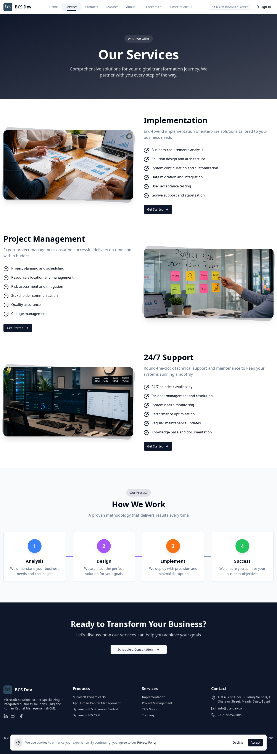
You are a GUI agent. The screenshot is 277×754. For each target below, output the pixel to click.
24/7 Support (151, 709)
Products (91, 7)
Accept (255, 742)
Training (148, 715)
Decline (238, 742)
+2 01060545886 (230, 715)
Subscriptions (178, 7)
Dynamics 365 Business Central (95, 709)
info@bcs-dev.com (231, 708)
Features (112, 7)
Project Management (157, 703)
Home (53, 7)
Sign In (266, 7)
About (130, 7)
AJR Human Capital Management (97, 703)
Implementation (153, 697)
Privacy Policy (146, 742)
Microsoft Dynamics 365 (90, 697)
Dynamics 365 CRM (86, 715)
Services (71, 7)
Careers (151, 7)
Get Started (155, 209)
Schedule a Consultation (135, 649)
